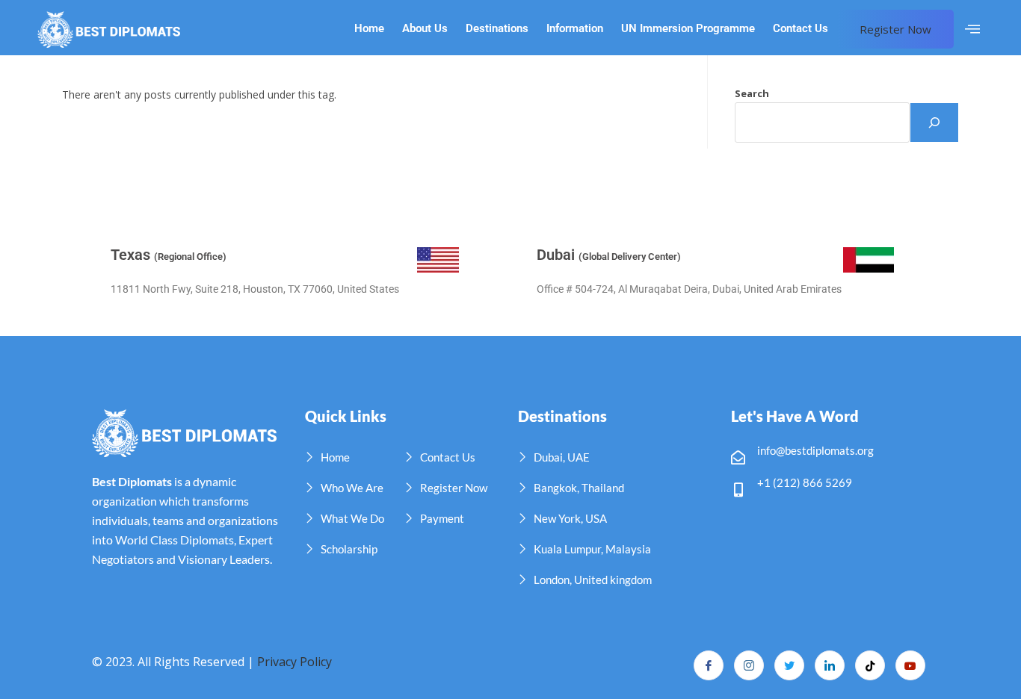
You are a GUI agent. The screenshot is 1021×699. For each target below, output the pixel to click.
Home (369, 28)
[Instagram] (749, 665)
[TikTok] (870, 665)
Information (574, 28)
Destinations (497, 28)
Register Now (895, 29)
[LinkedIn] (830, 665)
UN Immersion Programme (688, 28)
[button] (972, 29)
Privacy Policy (294, 661)
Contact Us (800, 28)
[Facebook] (709, 665)
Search (752, 93)
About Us (425, 28)
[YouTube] (910, 665)
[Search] (934, 122)
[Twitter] (789, 665)
